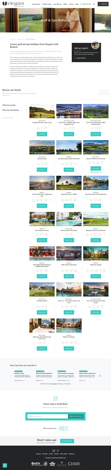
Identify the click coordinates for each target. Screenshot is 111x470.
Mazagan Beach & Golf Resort (96, 230)
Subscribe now (67, 441)
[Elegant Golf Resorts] (13, 4)
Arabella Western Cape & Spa (42, 122)
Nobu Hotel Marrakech (69, 265)
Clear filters (8, 118)
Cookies (56, 454)
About (71, 4)
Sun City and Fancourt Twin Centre (96, 301)
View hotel (42, 134)
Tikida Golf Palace (69, 337)
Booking (38, 454)
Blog (76, 4)
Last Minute (58, 4)
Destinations (36, 4)
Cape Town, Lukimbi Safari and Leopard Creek (69, 123)
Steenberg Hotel (42, 301)
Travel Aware (63, 454)
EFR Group (45, 454)
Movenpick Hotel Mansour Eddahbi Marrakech (42, 265)
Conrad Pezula (42, 158)
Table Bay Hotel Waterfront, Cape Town (42, 338)
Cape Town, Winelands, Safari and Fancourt (95, 123)
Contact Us (72, 454)
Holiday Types (47, 4)
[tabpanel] (42, 111)
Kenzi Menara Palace (42, 230)
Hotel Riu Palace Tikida (69, 194)
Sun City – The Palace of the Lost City (69, 301)
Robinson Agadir (95, 265)
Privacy (51, 454)
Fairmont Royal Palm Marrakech (69, 158)
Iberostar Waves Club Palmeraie (95, 194)
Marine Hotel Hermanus (69, 230)
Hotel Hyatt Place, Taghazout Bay (42, 195)
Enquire (104, 4)
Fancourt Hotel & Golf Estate (95, 158)
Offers (65, 4)
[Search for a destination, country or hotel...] (94, 4)
